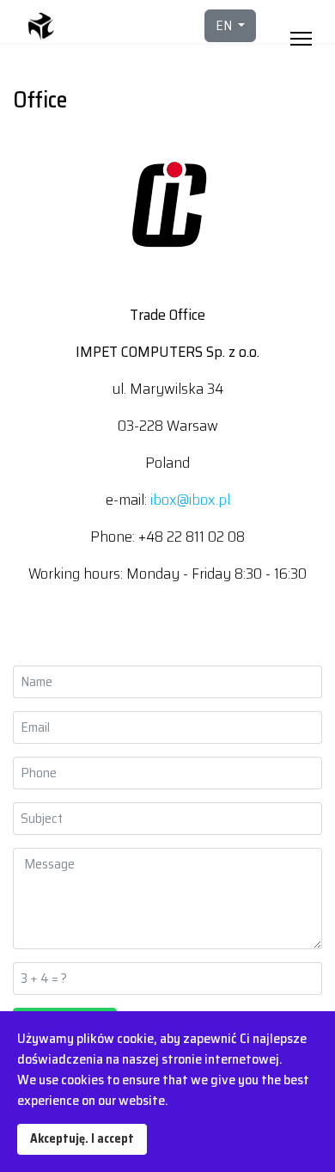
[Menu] (301, 26)
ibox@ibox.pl (190, 500)
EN (225, 25)
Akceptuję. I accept (82, 1138)
